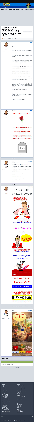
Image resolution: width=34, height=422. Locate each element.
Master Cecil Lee (19, 410)
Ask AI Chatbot (19, 404)
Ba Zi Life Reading (4, 390)
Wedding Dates (4, 406)
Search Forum (19, 405)
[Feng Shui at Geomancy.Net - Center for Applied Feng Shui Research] (6, 3)
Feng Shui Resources (20, 385)
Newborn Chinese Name (5, 408)
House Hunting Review (5, 399)
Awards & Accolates (20, 412)
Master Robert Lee (20, 411)
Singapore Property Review (21, 388)
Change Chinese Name (5, 409)
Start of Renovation (5, 395)
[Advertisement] (17, 18)
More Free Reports (4, 391)
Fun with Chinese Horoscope (21, 391)
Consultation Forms (5, 413)
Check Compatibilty (20, 393)
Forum (18, 400)
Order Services (4, 412)
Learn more (1, 1)
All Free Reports (4, 388)
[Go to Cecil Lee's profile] (2, 38)
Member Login (19, 401)
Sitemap (18, 407)
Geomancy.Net (19, 399)
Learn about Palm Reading (21, 396)
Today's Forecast (4, 385)
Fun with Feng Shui (20, 386)
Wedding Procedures (5, 397)
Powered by (20, 420)
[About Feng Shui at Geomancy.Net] (29, 3)
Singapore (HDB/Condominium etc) (7, 400)
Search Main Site (19, 406)
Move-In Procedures (5, 396)
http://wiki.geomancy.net (24, 164)
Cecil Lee (4, 38)
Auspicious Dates (4, 389)
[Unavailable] (22, 115)
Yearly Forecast (4, 386)
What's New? (14, 38)
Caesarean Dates (4, 407)
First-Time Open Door (5, 394)
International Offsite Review (6, 401)
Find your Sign (19, 392)
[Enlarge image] (22, 210)
